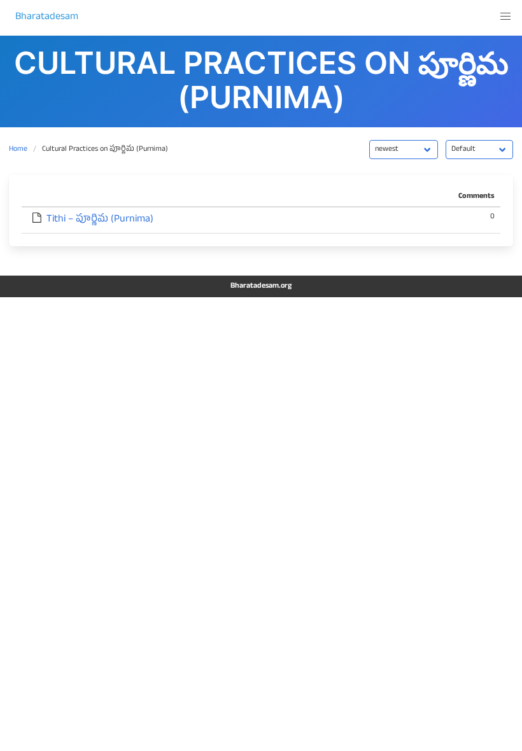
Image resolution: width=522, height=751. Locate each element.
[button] (505, 16)
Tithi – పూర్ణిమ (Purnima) (99, 220)
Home (18, 149)
